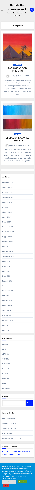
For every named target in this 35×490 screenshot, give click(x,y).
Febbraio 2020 (7, 320)
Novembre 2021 (8, 251)
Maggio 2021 (6, 266)
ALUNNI (5, 344)
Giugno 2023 (7, 212)
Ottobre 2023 (7, 192)
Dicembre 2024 (7, 183)
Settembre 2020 (8, 301)
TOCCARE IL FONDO (9, 428)
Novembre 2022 (8, 232)
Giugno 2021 (6, 261)
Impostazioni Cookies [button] (9, 482)
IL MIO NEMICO (7, 433)
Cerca (5, 397)
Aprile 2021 (6, 271)
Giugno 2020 (7, 305)
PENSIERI (5, 379)
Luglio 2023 (6, 207)
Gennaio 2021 (7, 286)
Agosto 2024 (7, 187)
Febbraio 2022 (7, 242)
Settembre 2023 (8, 197)
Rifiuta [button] (6, 485)
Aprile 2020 (6, 310)
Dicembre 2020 (7, 291)
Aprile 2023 (6, 217)
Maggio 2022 (7, 237)
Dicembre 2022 (7, 227)
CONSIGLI (5, 359)
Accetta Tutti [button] (22, 481)
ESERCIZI (17, 134)
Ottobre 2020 (7, 296)
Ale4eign (12, 76)
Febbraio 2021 (7, 281)
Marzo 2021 (6, 276)
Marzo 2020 (6, 315)
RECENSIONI (6, 388)
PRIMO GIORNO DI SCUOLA (11, 438)
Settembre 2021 (8, 256)
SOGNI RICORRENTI (9, 423)
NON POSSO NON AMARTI (13, 454)
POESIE (4, 383)
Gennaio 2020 (7, 325)
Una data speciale (8, 419)
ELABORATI (17, 64)
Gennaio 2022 (7, 246)
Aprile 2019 (6, 330)
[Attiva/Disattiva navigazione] (2, 10)
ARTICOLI (5, 354)
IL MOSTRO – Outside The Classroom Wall (16, 452)
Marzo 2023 (6, 222)
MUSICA (5, 374)
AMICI (4, 349)
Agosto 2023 (7, 202)
